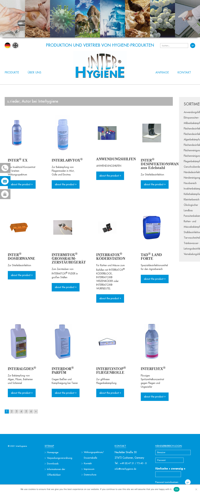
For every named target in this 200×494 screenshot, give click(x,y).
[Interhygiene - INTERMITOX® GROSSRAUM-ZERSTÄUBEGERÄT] (66, 227)
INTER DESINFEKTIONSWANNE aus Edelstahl (162, 164)
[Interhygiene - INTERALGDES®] (22, 341)
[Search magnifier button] (192, 45)
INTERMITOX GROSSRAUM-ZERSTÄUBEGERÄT (69, 258)
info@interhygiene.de (125, 469)
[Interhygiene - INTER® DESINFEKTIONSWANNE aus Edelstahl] (155, 133)
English (15, 45)
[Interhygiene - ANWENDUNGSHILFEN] (110, 133)
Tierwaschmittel (192, 238)
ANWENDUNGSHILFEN (116, 159)
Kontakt (184, 72)
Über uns (34, 72)
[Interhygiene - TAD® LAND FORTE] (155, 227)
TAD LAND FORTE (151, 256)
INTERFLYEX (153, 368)
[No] (196, 489)
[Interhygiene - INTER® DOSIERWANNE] (22, 227)
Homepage (52, 452)
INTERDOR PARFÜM (63, 370)
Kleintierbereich (191, 199)
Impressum (89, 469)
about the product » (21, 184)
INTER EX (18, 160)
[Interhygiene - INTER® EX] (22, 133)
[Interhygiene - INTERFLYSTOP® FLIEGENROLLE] (110, 341)
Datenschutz (90, 475)
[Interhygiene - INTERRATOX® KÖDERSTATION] (110, 227)
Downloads (53, 464)
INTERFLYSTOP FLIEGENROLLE (111, 370)
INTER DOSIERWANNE (21, 256)
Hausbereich (190, 183)
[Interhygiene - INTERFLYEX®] (155, 341)
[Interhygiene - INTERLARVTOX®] (66, 133)
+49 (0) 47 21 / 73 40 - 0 (133, 463)
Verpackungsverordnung (59, 458)
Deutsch (7, 45)
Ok (176, 489)
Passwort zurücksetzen (166, 482)
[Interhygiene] (100, 65)
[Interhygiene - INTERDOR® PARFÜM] (66, 341)
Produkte (12, 72)
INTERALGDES (22, 368)
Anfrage (162, 72)
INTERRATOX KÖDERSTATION (110, 256)
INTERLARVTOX (67, 160)
